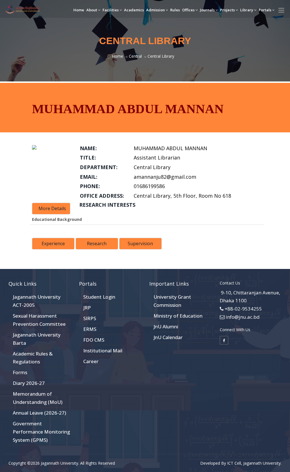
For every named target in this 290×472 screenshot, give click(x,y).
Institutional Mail (102, 350)
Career (91, 361)
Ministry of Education (177, 315)
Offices (188, 9)
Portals (265, 9)
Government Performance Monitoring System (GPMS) (41, 431)
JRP (87, 307)
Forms (20, 372)
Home (78, 9)
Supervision (140, 243)
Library (246, 9)
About (91, 9)
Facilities (111, 9)
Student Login (99, 297)
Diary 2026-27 (29, 383)
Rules (175, 9)
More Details (52, 208)
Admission (155, 9)
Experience (53, 243)
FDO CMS (93, 340)
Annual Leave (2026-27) (39, 413)
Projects (227, 9)
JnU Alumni (165, 326)
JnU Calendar (168, 337)
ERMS (89, 329)
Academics (134, 9)
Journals (207, 9)
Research (96, 243)
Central (135, 56)
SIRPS (89, 318)
